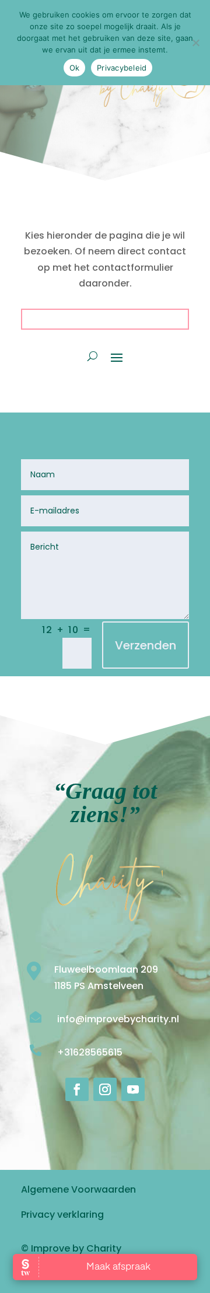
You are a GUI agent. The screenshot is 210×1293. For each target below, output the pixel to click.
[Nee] (195, 42)
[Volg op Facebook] (77, 1089)
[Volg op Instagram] (105, 1089)
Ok (74, 67)
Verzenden (145, 645)
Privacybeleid (121, 67)
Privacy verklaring (62, 1214)
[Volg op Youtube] (133, 1089)
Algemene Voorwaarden (78, 1189)
